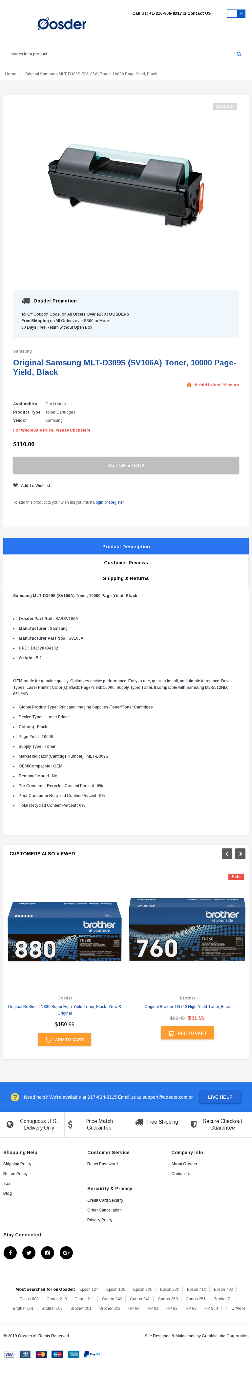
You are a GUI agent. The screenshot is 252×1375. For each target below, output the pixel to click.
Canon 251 (196, 1299)
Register (116, 502)
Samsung (22, 351)
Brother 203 (109, 1308)
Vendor (20, 420)
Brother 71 (223, 1299)
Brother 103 (52, 1308)
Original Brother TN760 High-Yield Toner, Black (187, 1006)
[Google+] (66, 1253)
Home (10, 74)
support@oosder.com (164, 1097)
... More (237, 1308)
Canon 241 (140, 1299)
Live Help (220, 1097)
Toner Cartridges (60, 412)
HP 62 (172, 1308)
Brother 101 (23, 1308)
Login (98, 502)
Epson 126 (115, 1289)
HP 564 (211, 1308)
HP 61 (152, 1308)
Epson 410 (196, 1289)
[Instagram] (47, 1253)
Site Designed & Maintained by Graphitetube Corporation (197, 1336)
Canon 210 (57, 1299)
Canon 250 (168, 1299)
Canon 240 (112, 1299)
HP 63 (191, 1308)
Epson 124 (88, 1289)
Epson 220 (169, 1289)
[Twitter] (29, 1253)
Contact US (199, 13)
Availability (25, 404)
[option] (64, 963)
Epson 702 (223, 1289)
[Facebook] (10, 1253)
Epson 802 (29, 1299)
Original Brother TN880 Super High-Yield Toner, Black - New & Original (64, 1010)
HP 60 (133, 1308)
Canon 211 (84, 1299)
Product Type (26, 412)
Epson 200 (142, 1289)
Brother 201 (81, 1308)
